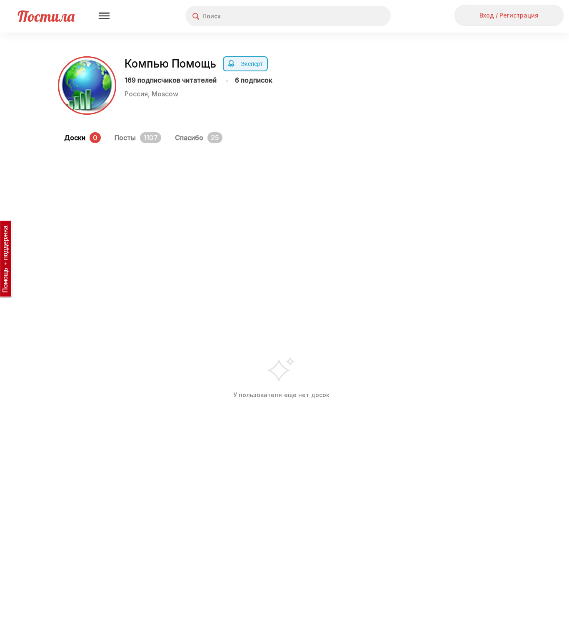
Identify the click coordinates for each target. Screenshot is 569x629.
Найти (353, 16)
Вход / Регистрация (509, 15)
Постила (46, 16)
